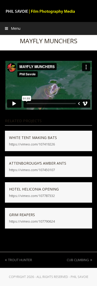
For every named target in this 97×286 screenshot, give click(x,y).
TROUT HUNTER (20, 260)
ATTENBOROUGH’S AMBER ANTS (37, 163)
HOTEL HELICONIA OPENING (34, 189)
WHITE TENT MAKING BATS (33, 137)
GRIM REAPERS (22, 214)
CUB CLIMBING (78, 260)
